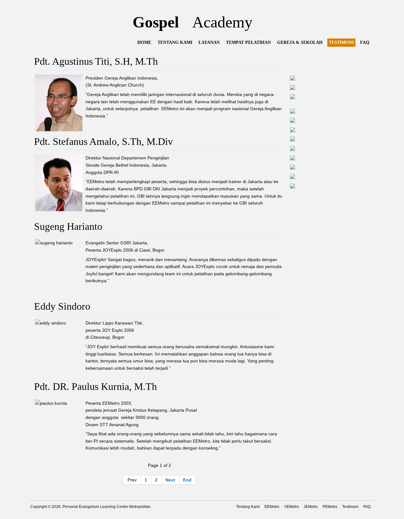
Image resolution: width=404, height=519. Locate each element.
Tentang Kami (248, 506)
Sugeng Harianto (68, 226)
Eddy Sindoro (62, 306)
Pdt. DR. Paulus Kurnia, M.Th (95, 386)
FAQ (367, 506)
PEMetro (330, 506)
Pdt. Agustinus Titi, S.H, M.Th (96, 61)
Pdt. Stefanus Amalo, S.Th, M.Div (103, 141)
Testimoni (350, 506)
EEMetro (271, 506)
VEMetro (291, 506)
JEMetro (311, 506)
